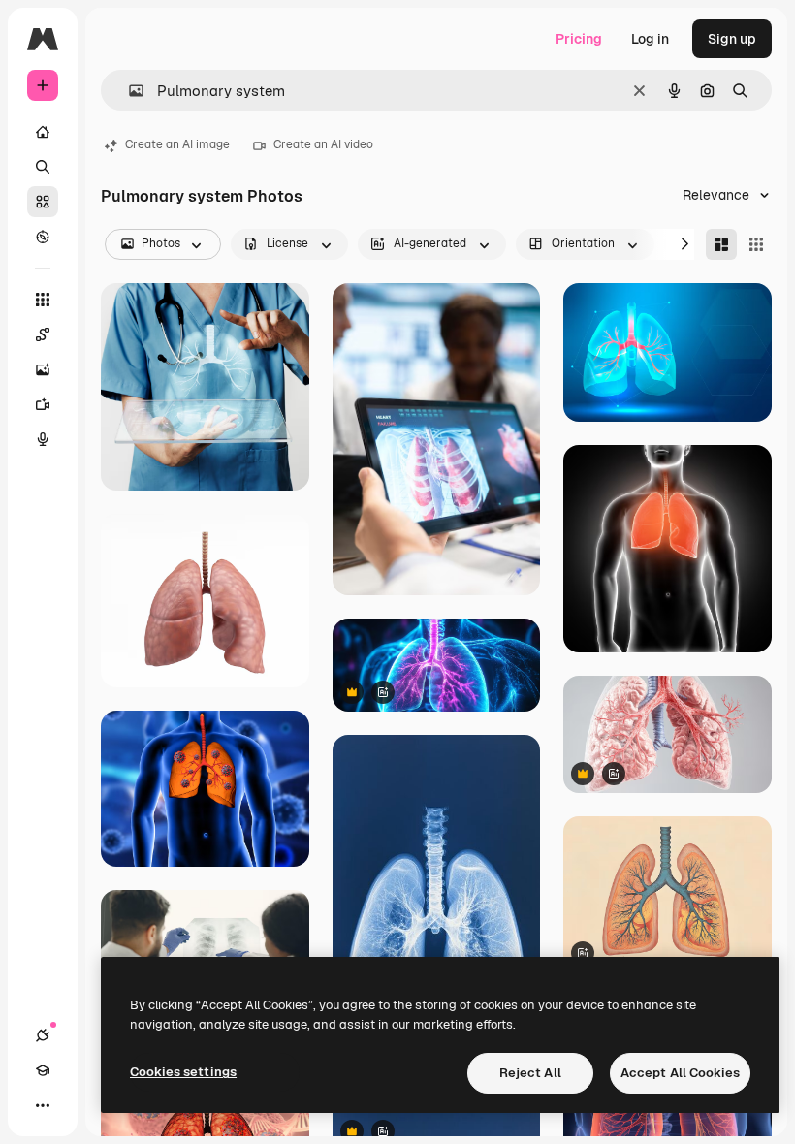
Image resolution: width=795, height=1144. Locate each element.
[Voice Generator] (42, 439)
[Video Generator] (42, 404)
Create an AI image (177, 144)
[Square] (756, 244)
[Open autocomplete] (128, 90)
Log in (650, 39)
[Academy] (42, 1070)
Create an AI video (323, 144)
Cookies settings (183, 1072)
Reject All (530, 1073)
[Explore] (42, 236)
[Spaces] (42, 334)
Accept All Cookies (680, 1073)
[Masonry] (721, 244)
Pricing (579, 39)
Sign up (732, 39)
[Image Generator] (42, 369)
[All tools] (42, 299)
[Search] (42, 166)
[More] (42, 1105)
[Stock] (42, 201)
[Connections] (42, 1035)
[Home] (42, 131)
